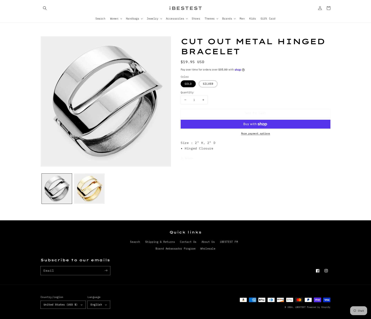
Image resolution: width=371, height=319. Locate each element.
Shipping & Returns (160, 241)
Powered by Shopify (318, 307)
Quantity (187, 92)
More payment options (255, 133)
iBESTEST (300, 307)
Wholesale (207, 248)
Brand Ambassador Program (175, 248)
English (96, 304)
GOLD (188, 84)
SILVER (208, 84)
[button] (45, 8)
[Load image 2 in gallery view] (89, 188)
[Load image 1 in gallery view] (57, 188)
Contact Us (188, 241)
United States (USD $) (61, 304)
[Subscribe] (106, 270)
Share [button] (189, 158)
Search (135, 241)
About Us (208, 241)
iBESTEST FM (229, 241)
